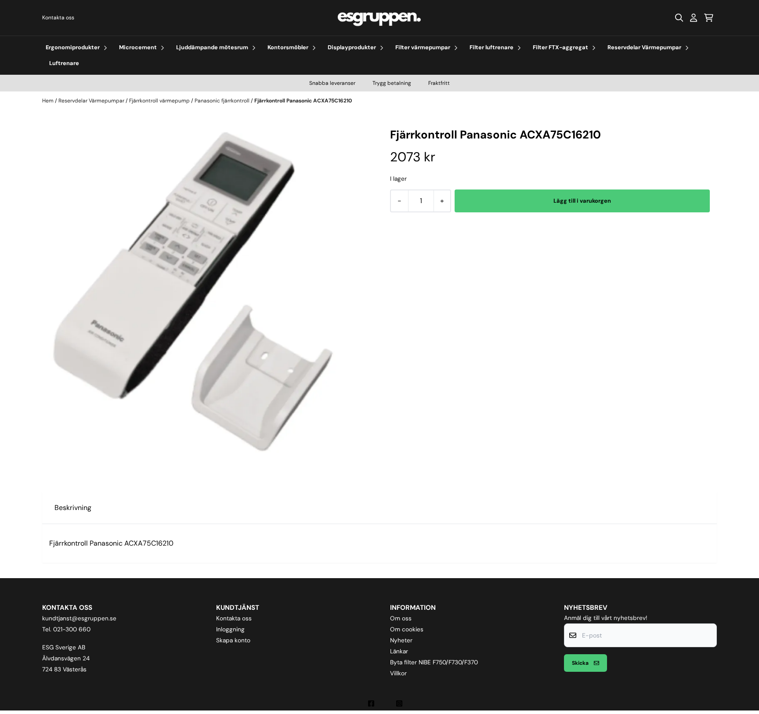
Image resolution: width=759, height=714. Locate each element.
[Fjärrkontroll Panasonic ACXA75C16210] (209, 293)
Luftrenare (64, 63)
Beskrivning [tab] (72, 507)
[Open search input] (679, 18)
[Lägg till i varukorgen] (582, 200)
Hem (48, 100)
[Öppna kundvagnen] (709, 17)
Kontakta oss (58, 17)
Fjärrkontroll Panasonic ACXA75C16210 (303, 100)
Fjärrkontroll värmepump (160, 100)
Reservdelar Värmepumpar (92, 100)
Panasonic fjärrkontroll (223, 100)
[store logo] (379, 18)
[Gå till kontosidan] (694, 17)
